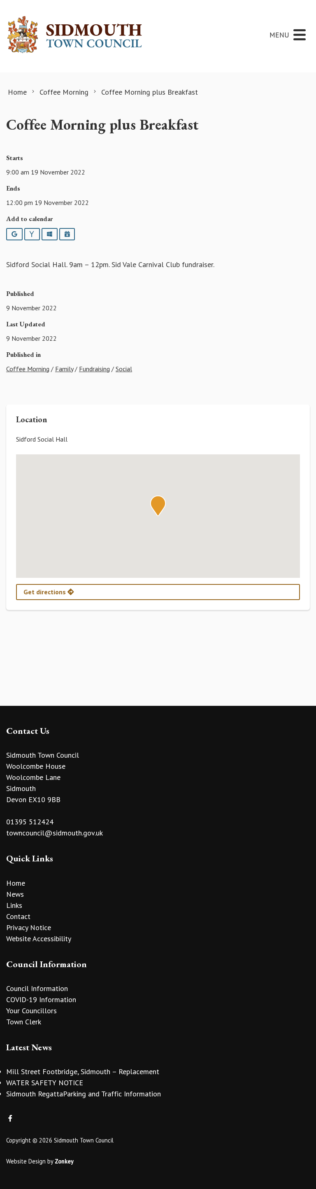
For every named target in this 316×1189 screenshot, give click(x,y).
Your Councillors (31, 1010)
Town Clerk (23, 1021)
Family (64, 369)
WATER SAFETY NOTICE (44, 1082)
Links (14, 905)
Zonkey (64, 1161)
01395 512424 (29, 821)
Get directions (45, 592)
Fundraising (94, 369)
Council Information (37, 988)
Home (15, 883)
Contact (18, 916)
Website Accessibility (38, 938)
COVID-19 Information (41, 999)
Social (124, 369)
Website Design (26, 1161)
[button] (158, 505)
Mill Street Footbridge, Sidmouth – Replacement (82, 1071)
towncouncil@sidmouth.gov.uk (54, 833)
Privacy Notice (28, 927)
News (15, 894)
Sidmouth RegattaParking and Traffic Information (83, 1093)
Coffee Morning (27, 369)
